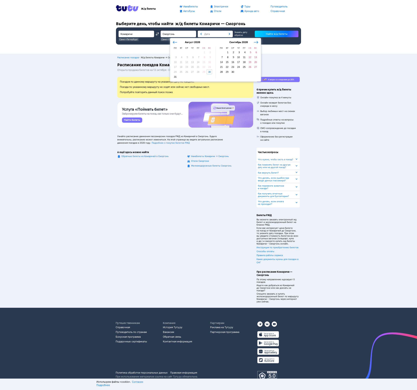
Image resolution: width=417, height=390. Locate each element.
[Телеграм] (260, 323)
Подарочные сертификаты (131, 341)
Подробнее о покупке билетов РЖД (171, 142)
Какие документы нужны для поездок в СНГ (277, 261)
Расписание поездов (128, 57)
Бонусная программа (128, 336)
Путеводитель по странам (131, 332)
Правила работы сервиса (270, 255)
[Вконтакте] (267, 323)
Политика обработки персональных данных (142, 372)
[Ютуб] (274, 323)
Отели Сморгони (200, 161)
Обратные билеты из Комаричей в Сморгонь (145, 156)
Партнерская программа (224, 332)
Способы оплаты (265, 251)
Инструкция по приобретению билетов (277, 247)
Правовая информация (183, 372)
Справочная (123, 327)
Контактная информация (177, 341)
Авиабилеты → (210, 156)
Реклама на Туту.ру (221, 327)
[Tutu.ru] (127, 9)
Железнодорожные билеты (211, 165)
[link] (132, 120)
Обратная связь (172, 336)
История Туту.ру (172, 327)
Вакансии (168, 332)
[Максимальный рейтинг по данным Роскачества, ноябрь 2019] (267, 376)
